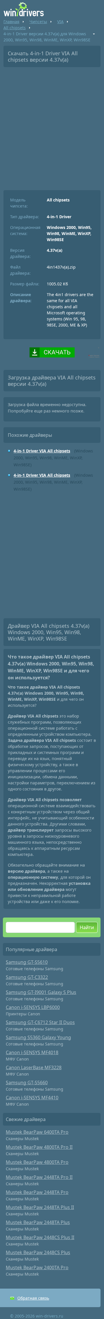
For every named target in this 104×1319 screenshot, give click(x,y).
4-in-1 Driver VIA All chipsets (42, 451)
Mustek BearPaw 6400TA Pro (37, 1132)
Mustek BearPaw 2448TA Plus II (40, 1207)
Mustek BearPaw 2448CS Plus (38, 1252)
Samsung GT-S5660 (27, 1082)
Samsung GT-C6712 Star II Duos (40, 1022)
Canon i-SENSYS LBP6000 (33, 1007)
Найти (87, 927)
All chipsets (14, 27)
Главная (11, 21)
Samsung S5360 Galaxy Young (38, 1037)
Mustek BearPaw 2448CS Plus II (40, 1237)
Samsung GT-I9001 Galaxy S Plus (41, 992)
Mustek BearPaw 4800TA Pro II (39, 1147)
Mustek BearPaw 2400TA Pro (37, 1267)
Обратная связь (33, 1298)
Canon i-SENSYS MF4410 (32, 1097)
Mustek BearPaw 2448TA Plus (38, 1222)
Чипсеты (38, 21)
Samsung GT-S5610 (27, 962)
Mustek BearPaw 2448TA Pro (37, 1192)
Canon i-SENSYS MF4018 (32, 1052)
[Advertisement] (52, 126)
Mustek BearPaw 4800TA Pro (37, 1162)
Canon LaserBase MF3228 (34, 1067)
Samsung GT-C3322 (27, 977)
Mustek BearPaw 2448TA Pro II (39, 1177)
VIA (60, 21)
